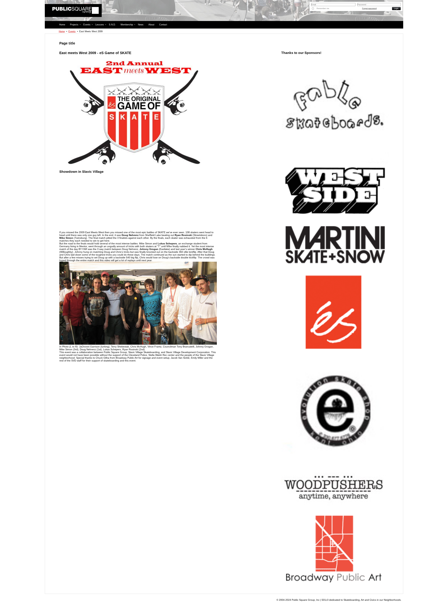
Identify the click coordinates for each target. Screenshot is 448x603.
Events (72, 31)
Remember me (323, 8)
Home (62, 31)
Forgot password (369, 8)
